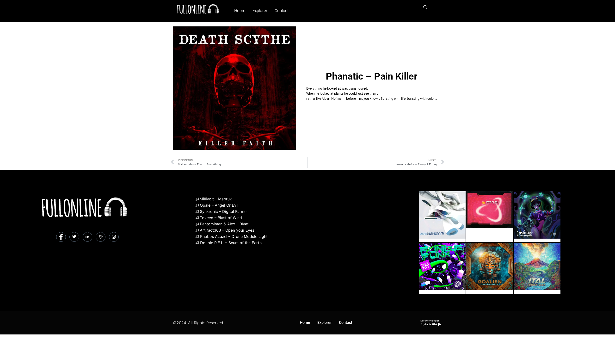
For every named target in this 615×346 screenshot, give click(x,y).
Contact (282, 10)
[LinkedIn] (87, 237)
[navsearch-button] (425, 7)
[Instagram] (114, 237)
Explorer (259, 10)
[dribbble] (100, 237)
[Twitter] (74, 237)
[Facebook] (61, 237)
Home (239, 10)
